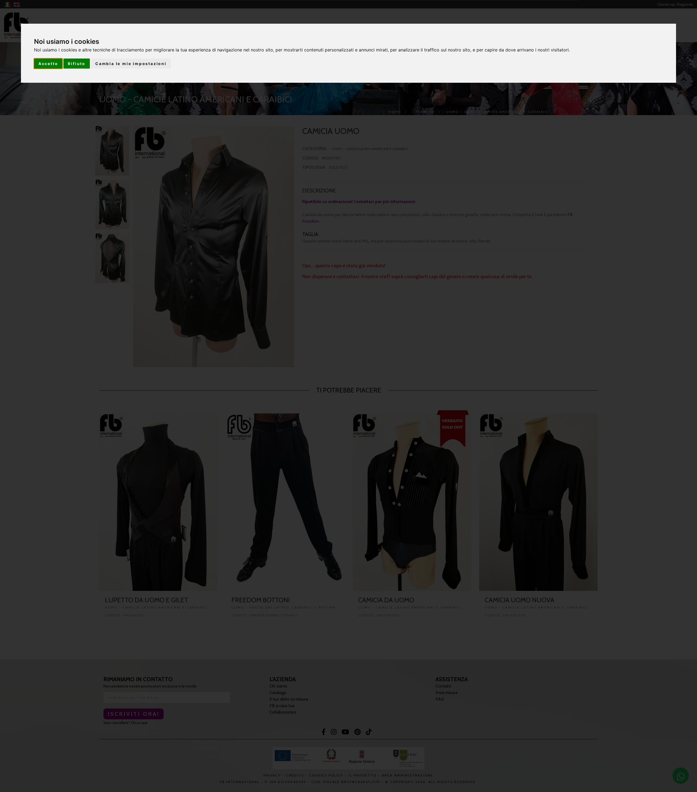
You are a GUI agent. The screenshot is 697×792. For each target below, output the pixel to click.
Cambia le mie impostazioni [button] (131, 63)
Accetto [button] (48, 63)
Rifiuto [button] (76, 63)
